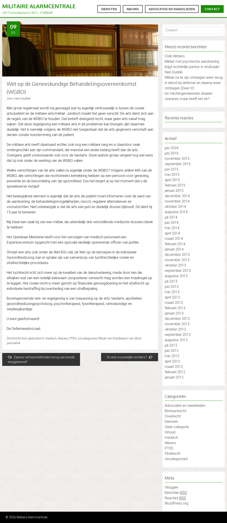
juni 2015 (171, 169)
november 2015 (177, 158)
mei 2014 (172, 228)
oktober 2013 (175, 265)
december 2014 (177, 196)
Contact (212, 9)
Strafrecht (172, 453)
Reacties (175, 498)
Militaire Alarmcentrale (39, 6)
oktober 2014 (175, 206)
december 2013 (177, 254)
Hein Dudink (22, 98)
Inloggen (171, 487)
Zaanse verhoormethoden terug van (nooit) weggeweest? (41, 359)
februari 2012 (175, 372)
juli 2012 (171, 345)
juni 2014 (171, 222)
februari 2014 (175, 244)
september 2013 (178, 271)
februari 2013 (175, 308)
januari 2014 (174, 249)
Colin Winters (175, 56)
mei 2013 (172, 292)
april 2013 (172, 297)
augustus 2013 (176, 276)
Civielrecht (173, 416)
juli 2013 (171, 281)
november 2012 (177, 324)
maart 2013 (174, 303)
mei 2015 (172, 174)
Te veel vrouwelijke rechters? (127, 357)
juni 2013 (171, 287)
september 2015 (178, 164)
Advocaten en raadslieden (172, 9)
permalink (13, 343)
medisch (50, 338)
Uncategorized (87, 338)
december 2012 (177, 319)
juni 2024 (171, 148)
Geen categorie (177, 427)
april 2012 (172, 361)
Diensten (109, 9)
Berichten (176, 493)
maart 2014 (174, 238)
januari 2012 (174, 377)
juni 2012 (171, 351)
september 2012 (178, 335)
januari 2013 (174, 313)
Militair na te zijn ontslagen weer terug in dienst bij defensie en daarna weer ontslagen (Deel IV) (194, 82)
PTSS (72, 338)
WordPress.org (176, 503)
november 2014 (177, 201)
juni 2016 (171, 153)
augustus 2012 (176, 340)
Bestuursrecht (175, 411)
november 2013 (177, 260)
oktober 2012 (175, 329)
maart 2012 (174, 367)
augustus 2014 (176, 212)
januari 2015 (174, 190)
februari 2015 (175, 185)
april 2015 (172, 180)
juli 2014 (171, 217)
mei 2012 (172, 356)
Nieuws (133, 9)
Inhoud (170, 432)
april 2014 (172, 233)
